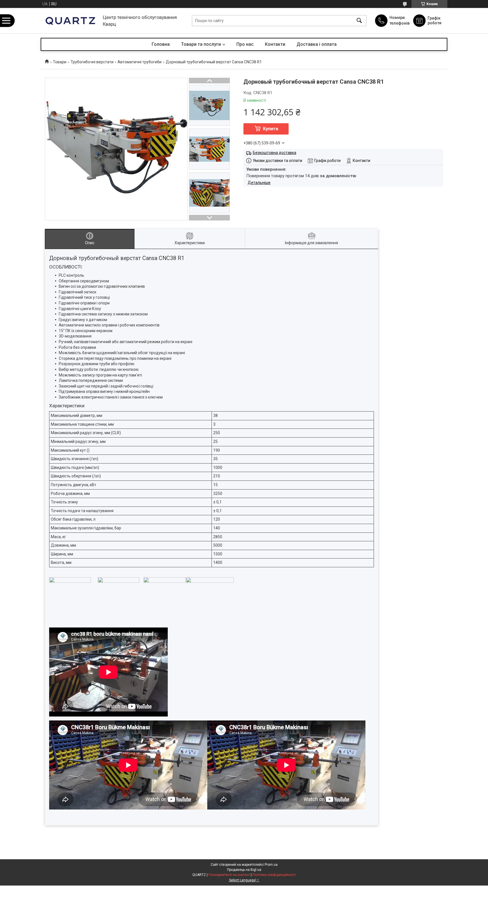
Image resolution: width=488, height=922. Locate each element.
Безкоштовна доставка (274, 152)
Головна (161, 44)
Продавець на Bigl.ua (244, 870)
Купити (270, 128)
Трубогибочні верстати (92, 62)
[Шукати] (359, 21)
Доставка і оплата (317, 44)
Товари (59, 62)
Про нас (245, 44)
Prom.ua (271, 865)
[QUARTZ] (70, 20)
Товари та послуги (201, 44)
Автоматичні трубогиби (139, 62)
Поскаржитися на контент (229, 875)
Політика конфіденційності (274, 875)
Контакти (275, 44)
